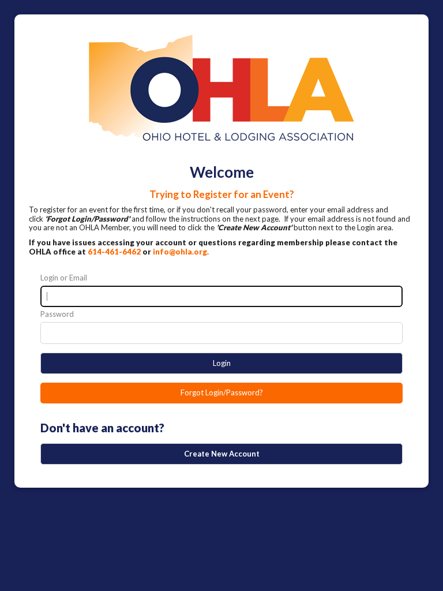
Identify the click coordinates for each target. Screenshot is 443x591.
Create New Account (222, 453)
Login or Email (63, 278)
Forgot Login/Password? (222, 392)
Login (222, 363)
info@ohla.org (180, 251)
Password (57, 314)
